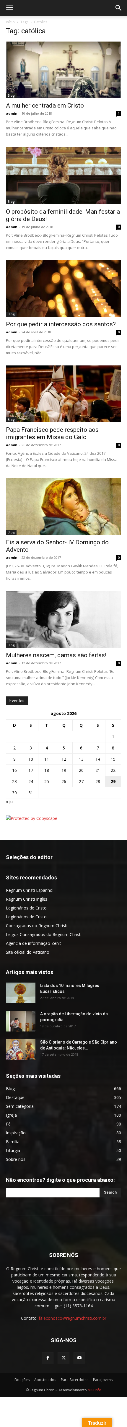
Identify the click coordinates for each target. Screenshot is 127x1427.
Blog (11, 95)
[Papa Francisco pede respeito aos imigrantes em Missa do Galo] (63, 393)
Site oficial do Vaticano (27, 952)
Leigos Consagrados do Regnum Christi (44, 934)
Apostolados (45, 1379)
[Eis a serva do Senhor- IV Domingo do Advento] (63, 506)
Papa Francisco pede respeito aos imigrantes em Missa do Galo (52, 433)
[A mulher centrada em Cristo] (63, 69)
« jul (10, 801)
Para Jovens (103, 1379)
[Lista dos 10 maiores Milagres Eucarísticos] (20, 993)
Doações (22, 1379)
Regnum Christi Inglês (26, 899)
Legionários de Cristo (26, 908)
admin (11, 113)
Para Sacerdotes (74, 1379)
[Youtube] (79, 1358)
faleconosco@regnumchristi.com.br (72, 1318)
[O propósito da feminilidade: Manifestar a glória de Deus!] (63, 175)
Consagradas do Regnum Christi (36, 925)
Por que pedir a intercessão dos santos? (61, 324)
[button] (9, 8)
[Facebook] (47, 1358)
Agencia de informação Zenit (33, 943)
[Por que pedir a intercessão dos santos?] (63, 288)
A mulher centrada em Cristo (45, 105)
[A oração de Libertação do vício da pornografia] (20, 1021)
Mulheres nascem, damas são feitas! (56, 655)
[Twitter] (63, 1358)
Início (10, 21)
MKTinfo (94, 1390)
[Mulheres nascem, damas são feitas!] (63, 619)
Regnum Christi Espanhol (29, 890)
